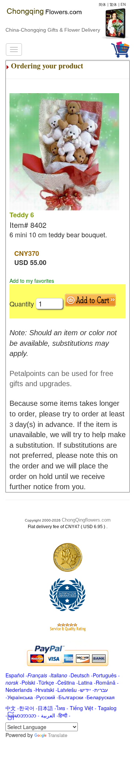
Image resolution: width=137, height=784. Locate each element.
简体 (102, 4)
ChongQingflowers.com (86, 520)
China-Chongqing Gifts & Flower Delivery (52, 30)
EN (123, 4)
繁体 (113, 4)
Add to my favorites (31, 280)
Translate (57, 735)
